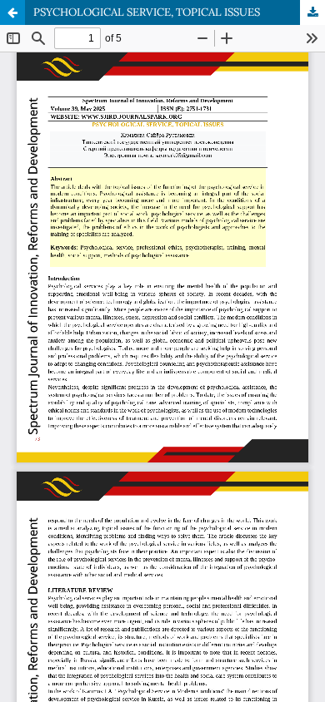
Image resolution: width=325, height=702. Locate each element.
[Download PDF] (312, 12)
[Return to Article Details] (12, 12)
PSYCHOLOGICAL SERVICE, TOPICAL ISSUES (146, 12)
